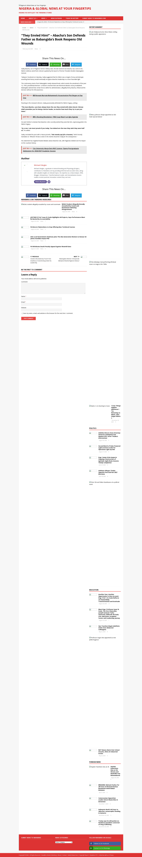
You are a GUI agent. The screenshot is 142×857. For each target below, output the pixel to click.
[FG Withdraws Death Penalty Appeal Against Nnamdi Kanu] (25, 248)
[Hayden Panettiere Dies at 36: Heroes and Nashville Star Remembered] (99, 767)
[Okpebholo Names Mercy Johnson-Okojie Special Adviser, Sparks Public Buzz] (104, 116)
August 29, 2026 (66, 211)
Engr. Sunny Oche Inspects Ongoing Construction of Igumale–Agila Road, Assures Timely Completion (108, 460)
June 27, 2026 (102, 465)
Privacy (112, 855)
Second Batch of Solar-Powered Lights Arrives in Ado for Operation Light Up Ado (109, 447)
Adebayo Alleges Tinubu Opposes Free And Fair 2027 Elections (107, 472)
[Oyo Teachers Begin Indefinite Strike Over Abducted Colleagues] (93, 628)
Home (23, 18)
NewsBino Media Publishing (48, 855)
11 (109, 603)
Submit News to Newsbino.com (94, 18)
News (43, 18)
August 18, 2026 (103, 440)
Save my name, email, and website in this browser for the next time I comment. (48, 313)
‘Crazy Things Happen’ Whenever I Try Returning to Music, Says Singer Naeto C (116, 412)
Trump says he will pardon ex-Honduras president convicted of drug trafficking (108, 822)
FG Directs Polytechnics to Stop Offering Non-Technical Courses (52, 227)
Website (23, 308)
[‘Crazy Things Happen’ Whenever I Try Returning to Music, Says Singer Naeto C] (99, 406)
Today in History (72, 18)
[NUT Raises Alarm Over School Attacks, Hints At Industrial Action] (93, 752)
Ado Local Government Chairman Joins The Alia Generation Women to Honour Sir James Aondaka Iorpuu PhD (58, 237)
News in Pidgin (56, 18)
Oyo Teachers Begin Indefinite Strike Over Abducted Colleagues (109, 627)
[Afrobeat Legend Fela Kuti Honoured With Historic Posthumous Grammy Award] (104, 263)
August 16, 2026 (103, 620)
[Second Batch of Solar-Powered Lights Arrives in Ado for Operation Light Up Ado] (93, 448)
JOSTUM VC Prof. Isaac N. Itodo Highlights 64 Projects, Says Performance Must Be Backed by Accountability (57, 218)
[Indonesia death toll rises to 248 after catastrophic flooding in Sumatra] (93, 811)
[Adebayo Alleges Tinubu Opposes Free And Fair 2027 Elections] (93, 473)
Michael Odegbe (40, 165)
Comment (24, 282)
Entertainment (95, 27)
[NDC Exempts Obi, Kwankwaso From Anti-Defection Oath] (104, 483)
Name (23, 296)
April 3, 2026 (102, 792)
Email (23, 302)
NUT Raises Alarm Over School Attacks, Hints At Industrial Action (108, 751)
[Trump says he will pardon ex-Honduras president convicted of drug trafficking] (93, 823)
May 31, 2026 (102, 631)
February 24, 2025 (28, 49)
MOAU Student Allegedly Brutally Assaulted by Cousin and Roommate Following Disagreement (73, 206)
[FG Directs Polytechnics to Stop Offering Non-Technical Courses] (25, 229)
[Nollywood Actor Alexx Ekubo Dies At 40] (104, 33)
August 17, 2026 (103, 451)
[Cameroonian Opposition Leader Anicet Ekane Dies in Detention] (93, 800)
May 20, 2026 (102, 755)
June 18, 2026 (102, 476)
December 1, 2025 (103, 804)
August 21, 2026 (35, 248)
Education (93, 590)
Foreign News (95, 762)
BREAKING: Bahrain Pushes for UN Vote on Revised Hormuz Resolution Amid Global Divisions (108, 787)
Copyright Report (84, 855)
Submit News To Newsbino (31, 838)
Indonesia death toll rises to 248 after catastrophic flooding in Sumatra (109, 811)
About (59, 855)
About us (32, 18)
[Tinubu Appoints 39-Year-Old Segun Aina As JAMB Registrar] (104, 639)
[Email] (49, 181)
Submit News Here (73, 855)
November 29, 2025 (104, 815)
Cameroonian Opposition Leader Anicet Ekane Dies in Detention (108, 799)
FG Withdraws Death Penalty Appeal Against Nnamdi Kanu (50, 246)
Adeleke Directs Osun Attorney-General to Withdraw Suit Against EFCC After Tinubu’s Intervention (109, 435)
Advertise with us (103, 855)
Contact (64, 855)
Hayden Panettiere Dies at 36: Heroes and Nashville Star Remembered (115, 771)
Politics (92, 428)
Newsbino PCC (94, 855)
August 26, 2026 (35, 229)
